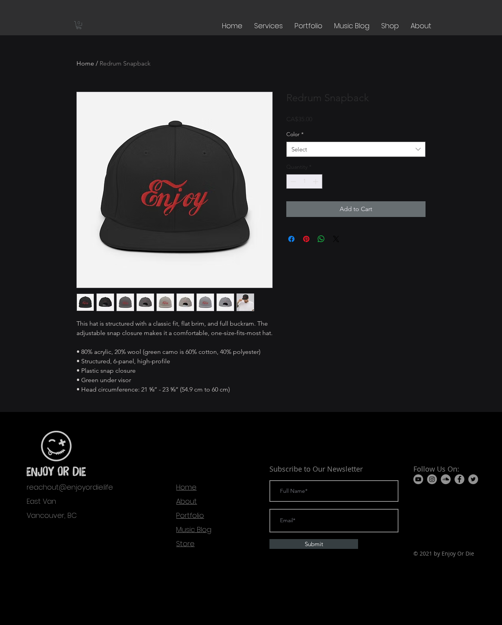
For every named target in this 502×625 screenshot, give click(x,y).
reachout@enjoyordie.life (70, 487)
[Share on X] (336, 239)
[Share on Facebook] (291, 239)
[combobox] (356, 149)
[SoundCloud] (446, 479)
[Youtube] (418, 479)
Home (85, 63)
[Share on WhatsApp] (321, 239)
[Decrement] (292, 181)
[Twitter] (473, 479)
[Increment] (316, 181)
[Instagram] (432, 479)
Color (295, 134)
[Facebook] (459, 479)
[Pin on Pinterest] (306, 239)
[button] (79, 25)
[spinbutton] (304, 181)
